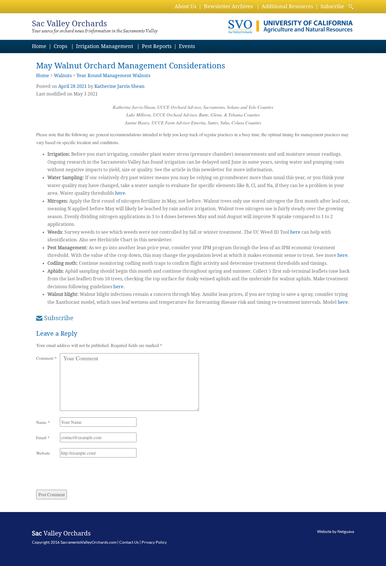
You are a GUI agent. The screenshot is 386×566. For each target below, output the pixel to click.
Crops (60, 46)
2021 (82, 86)
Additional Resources (287, 6)
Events (187, 46)
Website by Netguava (335, 531)
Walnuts (63, 76)
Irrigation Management (104, 46)
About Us (185, 6)
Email (43, 437)
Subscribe (332, 6)
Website (43, 453)
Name (43, 422)
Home (39, 46)
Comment (46, 358)
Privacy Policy (154, 542)
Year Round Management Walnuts (113, 76)
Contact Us (129, 542)
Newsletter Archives (228, 6)
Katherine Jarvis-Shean (119, 86)
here (120, 193)
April (63, 86)
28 (72, 86)
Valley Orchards (69, 24)
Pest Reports (157, 46)
